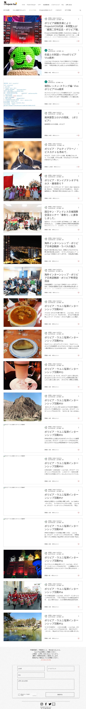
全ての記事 (6, 10)
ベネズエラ (58, 10)
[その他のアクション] (79, 19)
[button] (80, 10)
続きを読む (68, 10)
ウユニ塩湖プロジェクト (19, 10)
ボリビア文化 (32, 10)
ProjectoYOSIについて (45, 10)
